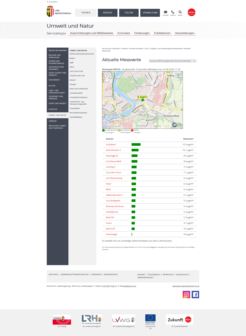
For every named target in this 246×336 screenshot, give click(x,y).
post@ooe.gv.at (129, 286)
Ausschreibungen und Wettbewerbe (91, 33)
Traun (109, 223)
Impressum (168, 275)
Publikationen (162, 33)
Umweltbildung (76, 117)
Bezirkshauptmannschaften (74, 274)
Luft (71, 63)
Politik (129, 13)
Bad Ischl (110, 228)
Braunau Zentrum (115, 206)
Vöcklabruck (112, 211)
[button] (178, 74)
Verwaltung (150, 13)
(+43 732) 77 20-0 (109, 286)
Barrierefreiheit (145, 278)
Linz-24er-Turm (113, 172)
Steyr (108, 183)
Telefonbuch (154, 275)
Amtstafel (54, 274)
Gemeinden (96, 274)
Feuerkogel (111, 234)
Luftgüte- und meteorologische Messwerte (166, 49)
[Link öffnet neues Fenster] (191, 11)
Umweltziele (75, 108)
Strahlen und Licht (77, 76)
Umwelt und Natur (78, 51)
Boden (72, 58)
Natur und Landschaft (79, 89)
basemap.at (116, 126)
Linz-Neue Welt (113, 161)
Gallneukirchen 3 (114, 195)
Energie (73, 84)
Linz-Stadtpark (113, 200)
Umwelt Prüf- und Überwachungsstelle (78, 103)
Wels (108, 189)
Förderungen (142, 33)
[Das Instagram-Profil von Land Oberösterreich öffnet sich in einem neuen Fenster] (186, 294)
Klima (72, 67)
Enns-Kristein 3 (113, 150)
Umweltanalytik (76, 93)
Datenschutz (182, 275)
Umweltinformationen (78, 97)
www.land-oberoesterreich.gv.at (185, 286)
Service (107, 13)
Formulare (123, 33)
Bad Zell (110, 217)
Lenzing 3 (110, 166)
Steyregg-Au (112, 155)
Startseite (116, 49)
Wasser (73, 80)
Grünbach (111, 144)
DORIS (111, 126)
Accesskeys (53, 2)
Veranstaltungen (184, 33)
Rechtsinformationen (78, 113)
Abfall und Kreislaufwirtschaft (82, 54)
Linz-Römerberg (114, 178)
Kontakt (141, 275)
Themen (85, 13)
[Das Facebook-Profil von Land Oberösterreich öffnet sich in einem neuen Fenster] (195, 294)
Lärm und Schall (76, 71)
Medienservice (111, 274)
